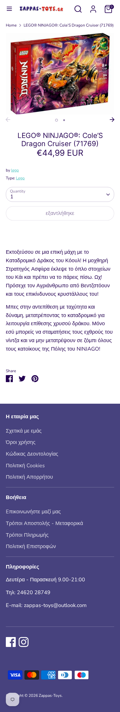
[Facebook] (11, 642)
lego (15, 170)
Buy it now (60, 231)
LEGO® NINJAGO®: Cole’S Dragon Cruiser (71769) (69, 25)
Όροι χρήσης (21, 442)
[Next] (112, 119)
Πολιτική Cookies (25, 465)
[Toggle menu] (6, 9)
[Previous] (7, 119)
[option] (60, 73)
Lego (20, 178)
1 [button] (56, 120)
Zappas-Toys (50, 695)
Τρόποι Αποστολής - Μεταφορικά (44, 523)
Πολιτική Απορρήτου (29, 476)
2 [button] (64, 120)
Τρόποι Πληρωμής (27, 534)
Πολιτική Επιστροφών (31, 546)
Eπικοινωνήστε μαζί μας (33, 511)
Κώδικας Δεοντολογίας (32, 453)
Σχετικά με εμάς (24, 430)
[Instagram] (24, 642)
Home (11, 25)
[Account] (93, 7)
